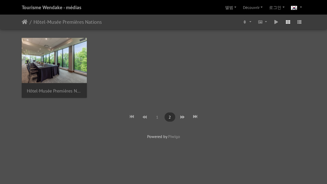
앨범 (229, 7)
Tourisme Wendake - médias (51, 7)
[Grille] (288, 22)
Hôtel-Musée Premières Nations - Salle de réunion (54, 91)
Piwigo (174, 136)
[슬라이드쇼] (276, 22)
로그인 (275, 7)
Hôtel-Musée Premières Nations (67, 22)
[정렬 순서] (247, 22)
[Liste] (299, 22)
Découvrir (251, 7)
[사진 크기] (263, 22)
